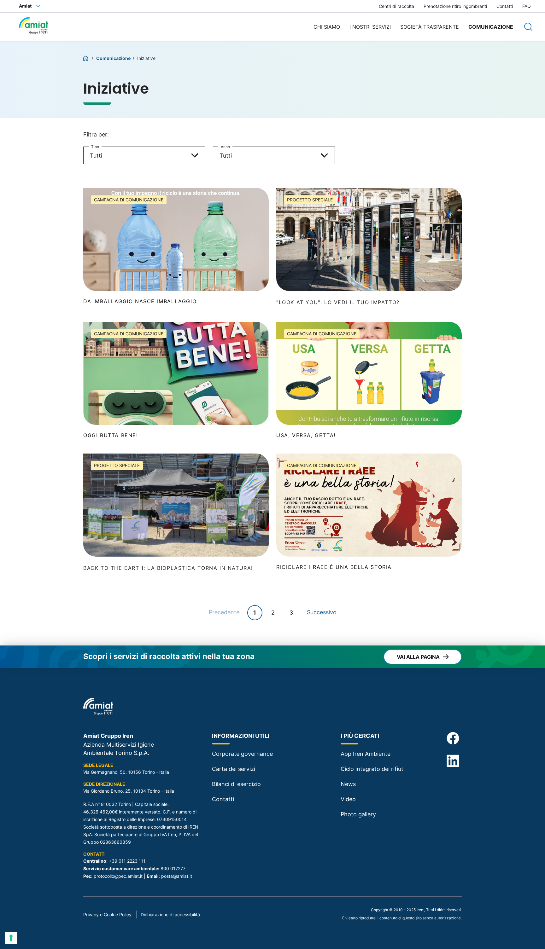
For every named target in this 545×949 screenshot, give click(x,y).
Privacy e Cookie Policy (107, 914)
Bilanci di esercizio (236, 784)
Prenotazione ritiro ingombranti (455, 6)
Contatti (504, 6)
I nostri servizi (370, 27)
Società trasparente (429, 27)
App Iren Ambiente (365, 753)
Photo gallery (358, 814)
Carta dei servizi (233, 769)
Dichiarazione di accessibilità (170, 914)
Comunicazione (490, 27)
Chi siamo (327, 27)
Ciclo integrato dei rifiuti (373, 769)
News (348, 784)
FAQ (526, 6)
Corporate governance (242, 753)
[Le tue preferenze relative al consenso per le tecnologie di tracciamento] (11, 938)
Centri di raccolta (396, 6)
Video (348, 799)
